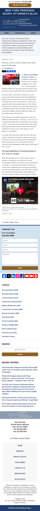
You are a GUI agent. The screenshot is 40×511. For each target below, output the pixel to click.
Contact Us (20, 33)
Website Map (20, 473)
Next (17, 222)
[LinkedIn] (13, 276)
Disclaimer (20, 462)
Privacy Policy (20, 457)
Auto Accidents (10, 298)
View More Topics (8, 336)
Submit (20, 268)
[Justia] (22, 276)
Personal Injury (20, 207)
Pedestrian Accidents (12, 302)
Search (20, 354)
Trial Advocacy (9, 332)
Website (20, 451)
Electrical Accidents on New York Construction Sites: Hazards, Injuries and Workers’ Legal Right (20, 399)
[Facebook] (4, 276)
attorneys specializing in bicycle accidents (30, 75)
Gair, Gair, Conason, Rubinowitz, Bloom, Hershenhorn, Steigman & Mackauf (20, 501)
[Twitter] (9, 276)
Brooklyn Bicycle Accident (25, 209)
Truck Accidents (10, 321)
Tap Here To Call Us (20, 5)
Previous (5, 222)
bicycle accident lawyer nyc (12, 209)
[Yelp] (36, 276)
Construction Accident (12, 309)
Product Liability (10, 325)
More (33, 33)
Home (6, 33)
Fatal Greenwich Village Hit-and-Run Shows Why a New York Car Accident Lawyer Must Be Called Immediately (20, 370)
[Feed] (18, 276)
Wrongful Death (10, 294)
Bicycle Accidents (11, 207)
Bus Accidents (9, 329)
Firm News (8, 317)
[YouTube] (27, 276)
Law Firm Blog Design (19, 508)
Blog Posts (20, 479)
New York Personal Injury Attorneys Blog (20, 23)
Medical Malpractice (11, 305)
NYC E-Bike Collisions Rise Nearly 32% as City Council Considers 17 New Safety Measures (19, 405)
